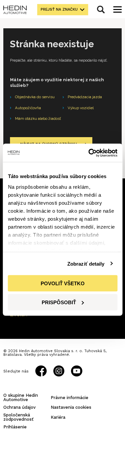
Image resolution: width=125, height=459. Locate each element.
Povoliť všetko (63, 283)
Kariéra (58, 417)
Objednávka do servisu (35, 97)
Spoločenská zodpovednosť (18, 417)
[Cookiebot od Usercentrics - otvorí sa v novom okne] (89, 152)
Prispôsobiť (59, 302)
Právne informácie (69, 397)
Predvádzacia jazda (85, 97)
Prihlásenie (15, 427)
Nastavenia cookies (71, 407)
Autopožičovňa (28, 108)
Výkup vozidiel (81, 108)
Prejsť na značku (59, 9)
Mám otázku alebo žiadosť (38, 118)
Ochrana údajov (19, 407)
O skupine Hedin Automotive (20, 397)
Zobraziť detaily (86, 263)
